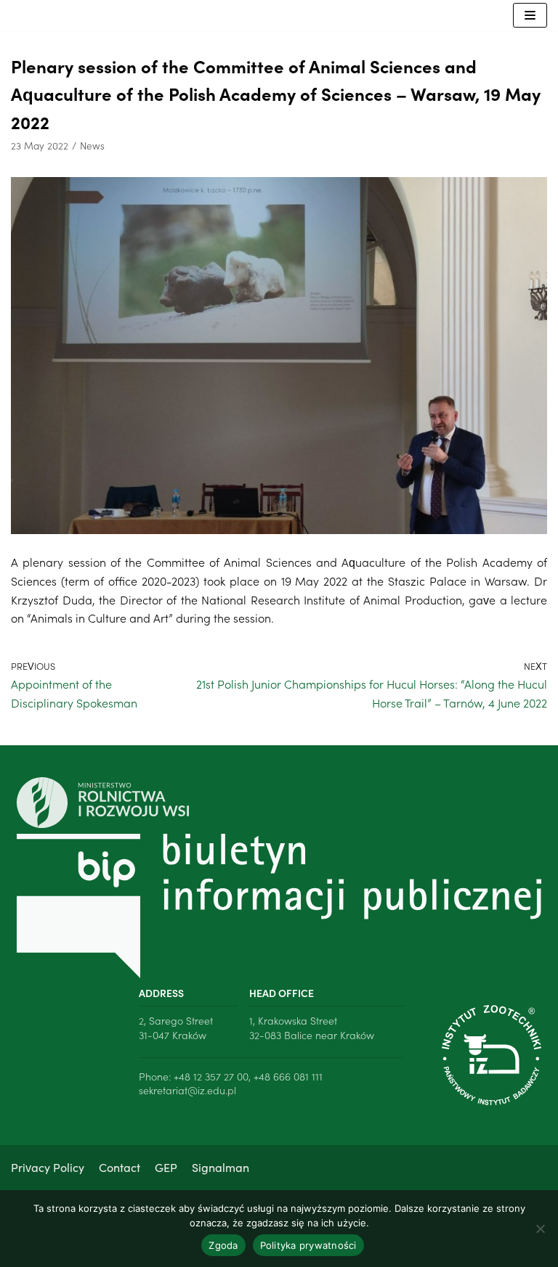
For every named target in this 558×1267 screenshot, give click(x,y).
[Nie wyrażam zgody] (540, 1228)
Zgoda (223, 1245)
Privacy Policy (47, 1167)
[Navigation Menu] (530, 15)
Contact (119, 1167)
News (92, 145)
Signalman (220, 1167)
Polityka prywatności (308, 1245)
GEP (166, 1167)
